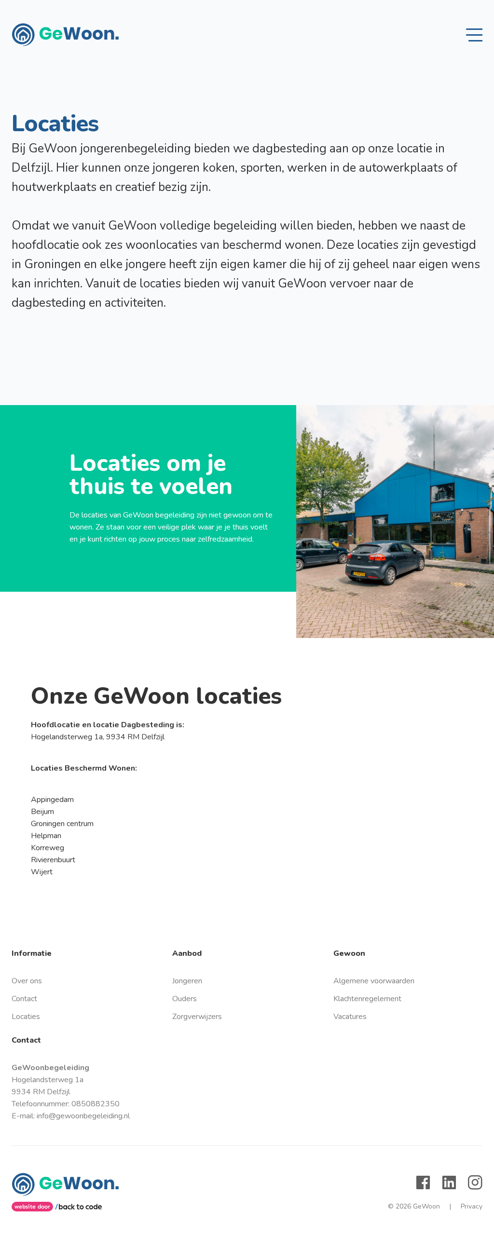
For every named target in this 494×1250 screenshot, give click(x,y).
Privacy (466, 1206)
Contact (24, 998)
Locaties (26, 1016)
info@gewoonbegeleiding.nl (83, 1116)
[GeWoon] (65, 34)
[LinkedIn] (449, 1182)
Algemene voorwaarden (373, 981)
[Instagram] (475, 1182)
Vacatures (350, 1016)
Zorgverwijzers (197, 1016)
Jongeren (187, 981)
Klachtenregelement (367, 998)
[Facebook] (423, 1182)
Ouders (184, 998)
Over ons (27, 981)
